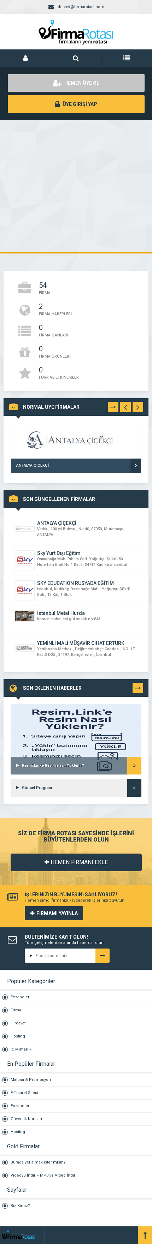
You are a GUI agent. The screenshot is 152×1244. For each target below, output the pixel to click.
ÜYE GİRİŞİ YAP (79, 104)
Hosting (18, 1036)
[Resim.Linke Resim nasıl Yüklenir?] (76, 713)
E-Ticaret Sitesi (24, 1092)
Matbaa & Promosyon (31, 1079)
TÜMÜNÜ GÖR (113, 408)
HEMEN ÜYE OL (81, 83)
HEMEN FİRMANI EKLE (78, 862)
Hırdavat (18, 1023)
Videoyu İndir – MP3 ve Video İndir (43, 1175)
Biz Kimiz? (20, 1205)
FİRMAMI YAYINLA (57, 913)
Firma (16, 1010)
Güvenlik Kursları (26, 1119)
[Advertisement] (76, 186)
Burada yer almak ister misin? (38, 1162)
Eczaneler (20, 997)
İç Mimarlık (21, 1049)
